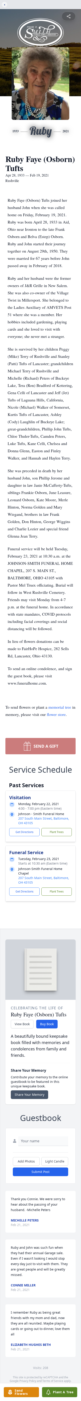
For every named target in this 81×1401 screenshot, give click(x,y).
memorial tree (59, 707)
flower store (56, 714)
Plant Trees (57, 832)
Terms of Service (52, 1381)
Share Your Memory (29, 1094)
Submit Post (41, 1172)
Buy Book (47, 1024)
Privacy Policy (27, 1381)
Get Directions (25, 832)
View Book (22, 1024)
